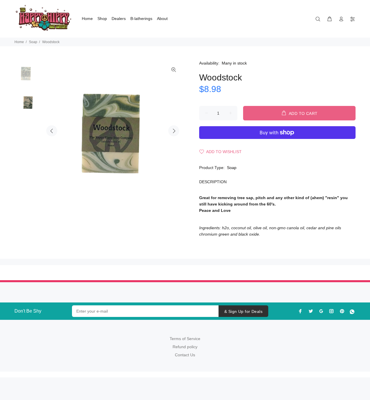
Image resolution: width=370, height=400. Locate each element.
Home (19, 42)
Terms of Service (185, 338)
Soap (33, 42)
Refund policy (185, 346)
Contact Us (185, 355)
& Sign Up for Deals (243, 311)
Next (173, 130)
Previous (51, 130)
